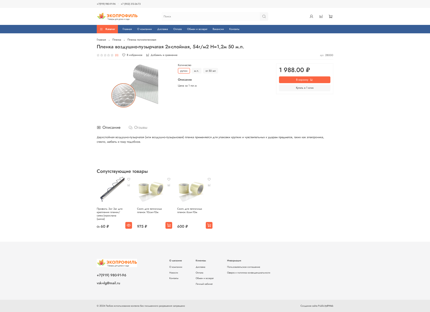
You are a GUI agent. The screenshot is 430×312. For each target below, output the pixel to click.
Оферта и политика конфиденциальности (248, 272)
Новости (173, 272)
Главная (127, 29)
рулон (183, 71)
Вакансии (218, 29)
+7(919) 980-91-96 (106, 4)
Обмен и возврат (197, 29)
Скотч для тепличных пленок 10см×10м (149, 210)
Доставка (162, 29)
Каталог (110, 29)
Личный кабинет (204, 284)
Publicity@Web (325, 305)
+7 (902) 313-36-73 (131, 4)
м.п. (196, 71)
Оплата (177, 29)
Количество (184, 65)
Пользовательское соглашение (243, 267)
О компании (144, 29)
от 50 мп (211, 71)
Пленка (116, 40)
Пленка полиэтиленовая (141, 40)
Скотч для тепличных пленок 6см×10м (189, 210)
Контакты (234, 29)
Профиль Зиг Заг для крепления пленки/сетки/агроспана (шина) (109, 214)
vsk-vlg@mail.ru (108, 283)
